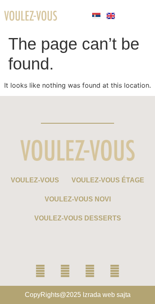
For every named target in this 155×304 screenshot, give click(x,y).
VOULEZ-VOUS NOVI (78, 199)
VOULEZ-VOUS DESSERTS (77, 218)
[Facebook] (40, 271)
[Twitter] (90, 271)
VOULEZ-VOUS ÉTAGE (108, 180)
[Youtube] (65, 271)
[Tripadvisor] (115, 271)
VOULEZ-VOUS (35, 180)
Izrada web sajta (107, 294)
